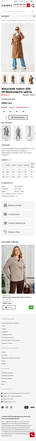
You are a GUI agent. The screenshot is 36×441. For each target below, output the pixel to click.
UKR (26, 1)
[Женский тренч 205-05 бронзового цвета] (4, 79)
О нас (3, 326)
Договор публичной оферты (10, 340)
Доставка (4, 331)
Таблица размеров (22, 107)
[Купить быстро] (31, 307)
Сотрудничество (6, 334)
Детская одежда (6, 378)
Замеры (11, 107)
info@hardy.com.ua (9, 402)
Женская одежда (11, 20)
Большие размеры (7, 375)
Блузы (3, 361)
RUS (22, 1)
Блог (3, 384)
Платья (3, 352)
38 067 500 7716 (8, 399)
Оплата (3, 329)
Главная (3, 20)
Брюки (3, 363)
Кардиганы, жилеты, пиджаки (10, 358)
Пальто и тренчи (22, 20)
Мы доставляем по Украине (10, 323)
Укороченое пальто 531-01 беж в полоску (16, 297)
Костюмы (4, 355)
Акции (3, 381)
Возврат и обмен (6, 343)
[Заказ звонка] (32, 434)
